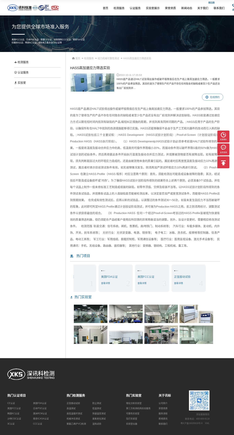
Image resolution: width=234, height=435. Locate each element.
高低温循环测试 (74, 413)
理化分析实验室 (134, 403)
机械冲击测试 (73, 418)
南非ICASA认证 (41, 418)
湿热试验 (96, 423)
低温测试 (96, 408)
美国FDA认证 (39, 403)
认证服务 (135, 8)
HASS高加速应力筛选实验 (137, 58)
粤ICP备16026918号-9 (191, 423)
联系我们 (219, 8)
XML (207, 423)
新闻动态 (186, 8)
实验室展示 (153, 8)
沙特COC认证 (14, 418)
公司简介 (163, 403)
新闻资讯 (163, 418)
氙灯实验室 (131, 418)
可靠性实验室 (132, 413)
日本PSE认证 (40, 408)
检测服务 (119, 8)
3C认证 (11, 423)
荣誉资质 (170, 8)
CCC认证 (37, 423)
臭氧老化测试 (99, 418)
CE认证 (11, 403)
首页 (105, 8)
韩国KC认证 (13, 413)
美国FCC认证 (14, 408)
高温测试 (71, 408)
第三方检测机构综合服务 (138, 408)
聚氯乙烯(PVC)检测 (76, 423)
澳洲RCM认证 (40, 413)
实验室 (21, 82)
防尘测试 (96, 403)
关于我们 (202, 8)
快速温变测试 (99, 413)
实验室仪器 (131, 423)
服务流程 (163, 413)
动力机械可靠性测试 (108, 58)
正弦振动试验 (73, 403)
